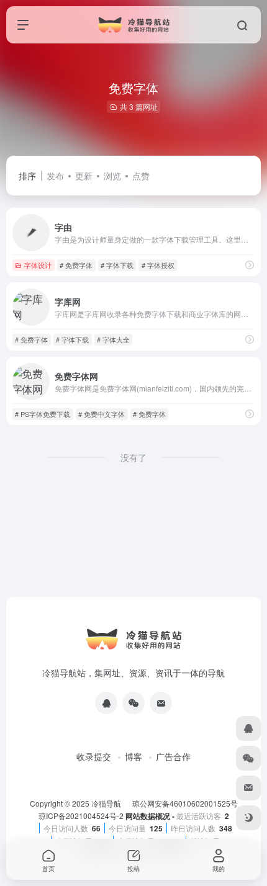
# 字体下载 (117, 265)
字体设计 (38, 265)
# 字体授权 (158, 265)
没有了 (133, 457)
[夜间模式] (248, 817)
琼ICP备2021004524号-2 (81, 815)
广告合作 (173, 756)
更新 (84, 175)
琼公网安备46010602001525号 (185, 803)
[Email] (161, 703)
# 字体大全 (113, 339)
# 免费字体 (76, 265)
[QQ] (106, 703)
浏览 (112, 175)
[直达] (250, 264)
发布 (55, 175)
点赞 (141, 175)
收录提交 (93, 756)
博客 (133, 756)
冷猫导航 (107, 803)
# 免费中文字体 (101, 414)
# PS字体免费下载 (42, 414)
